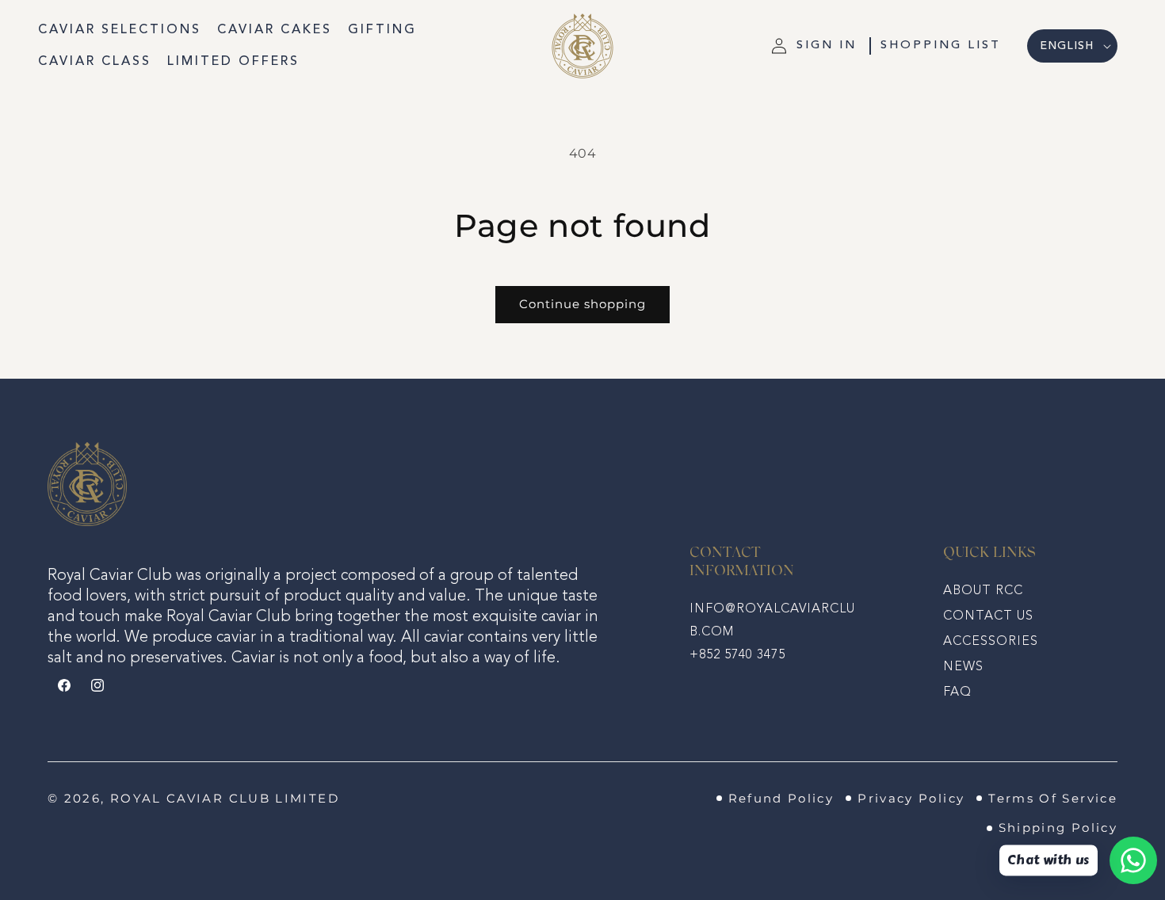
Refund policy (781, 798)
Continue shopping (582, 303)
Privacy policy (911, 798)
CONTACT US (988, 616)
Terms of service (1052, 798)
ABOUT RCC (983, 591)
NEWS (963, 667)
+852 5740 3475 (737, 655)
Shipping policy (1058, 828)
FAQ (957, 692)
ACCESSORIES (990, 641)
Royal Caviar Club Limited (224, 798)
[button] (940, 46)
